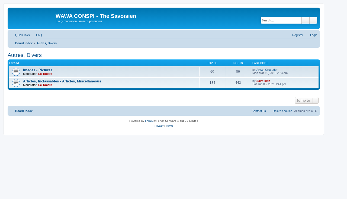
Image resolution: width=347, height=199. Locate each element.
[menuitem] (36, 35)
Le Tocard (45, 73)
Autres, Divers (25, 55)
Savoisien (263, 80)
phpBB (149, 120)
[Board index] (32, 17)
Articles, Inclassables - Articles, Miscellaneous (62, 81)
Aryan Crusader (267, 69)
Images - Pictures (37, 70)
